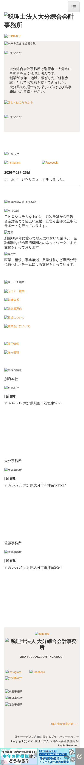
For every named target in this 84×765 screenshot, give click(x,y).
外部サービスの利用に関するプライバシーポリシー (47, 736)
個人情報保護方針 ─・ (65, 723)
